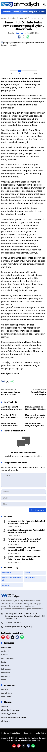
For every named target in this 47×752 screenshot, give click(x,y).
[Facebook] (19, 37)
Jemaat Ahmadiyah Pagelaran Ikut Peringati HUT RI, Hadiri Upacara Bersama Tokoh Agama (24, 540)
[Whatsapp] (28, 37)
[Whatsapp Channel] (22, 637)
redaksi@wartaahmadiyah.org (18, 626)
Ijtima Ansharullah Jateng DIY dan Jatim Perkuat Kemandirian (24, 558)
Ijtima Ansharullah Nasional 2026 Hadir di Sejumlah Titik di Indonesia (34, 408)
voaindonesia (8, 95)
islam (27, 572)
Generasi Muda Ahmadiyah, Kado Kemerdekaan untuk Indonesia (11, 424)
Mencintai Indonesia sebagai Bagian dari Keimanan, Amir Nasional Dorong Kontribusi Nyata (35, 416)
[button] (44, 4)
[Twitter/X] (12, 637)
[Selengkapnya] (23, 595)
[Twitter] (23, 37)
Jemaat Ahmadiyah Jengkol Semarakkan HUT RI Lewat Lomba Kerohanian (23, 549)
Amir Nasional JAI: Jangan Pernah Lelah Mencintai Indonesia (11, 408)
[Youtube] (3, 637)
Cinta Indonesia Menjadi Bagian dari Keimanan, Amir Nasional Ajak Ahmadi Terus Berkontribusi (34, 424)
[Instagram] (8, 637)
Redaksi (11, 33)
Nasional (19, 33)
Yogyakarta (30, 577)
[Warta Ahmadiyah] (20, 4)
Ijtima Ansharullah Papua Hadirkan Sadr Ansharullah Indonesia (27, 522)
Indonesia (6, 572)
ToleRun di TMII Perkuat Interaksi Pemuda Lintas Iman (11, 416)
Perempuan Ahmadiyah (11, 579)
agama (5, 585)
